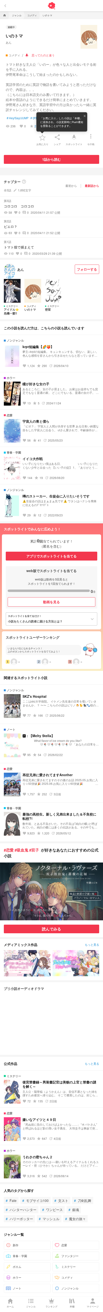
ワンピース (52, 1209)
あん (8, 42)
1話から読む (51, 159)
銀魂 (74, 1209)
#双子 (34, 850)
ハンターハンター (21, 1209)
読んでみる (51, 929)
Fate (11, 1200)
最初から (71, 185)
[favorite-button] (42, 137)
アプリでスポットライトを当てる (51, 556)
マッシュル (49, 1218)
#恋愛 (9, 850)
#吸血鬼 (21, 850)
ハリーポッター (19, 1218)
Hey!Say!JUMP (18, 118)
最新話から (92, 185)
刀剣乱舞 (82, 1200)
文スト (61, 1200)
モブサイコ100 (35, 1200)
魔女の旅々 (75, 1218)
